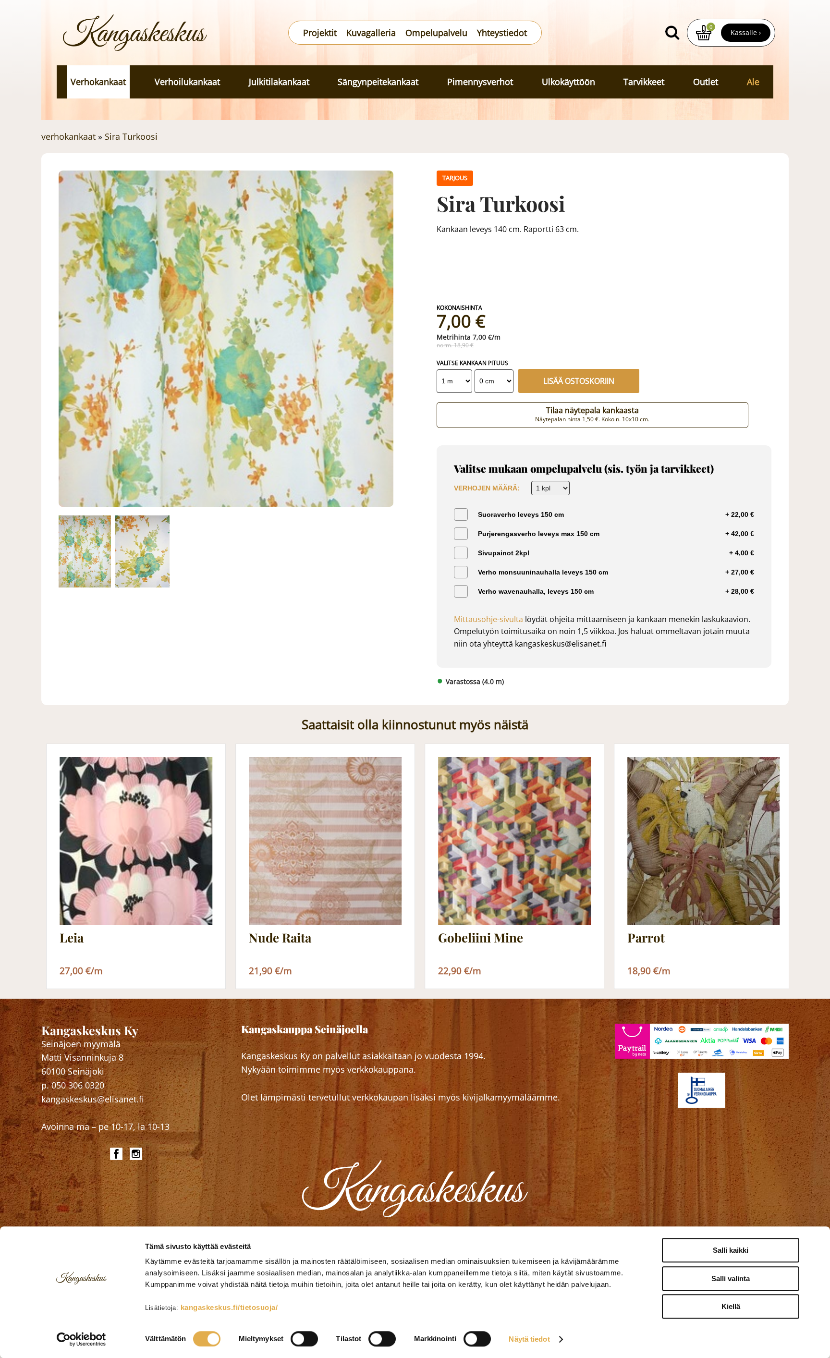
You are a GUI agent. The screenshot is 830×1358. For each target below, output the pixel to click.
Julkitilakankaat (279, 81)
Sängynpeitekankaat (378, 81)
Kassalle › (746, 32)
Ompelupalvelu (436, 32)
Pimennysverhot (480, 81)
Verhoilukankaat (187, 81)
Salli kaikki (730, 1250)
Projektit (320, 32)
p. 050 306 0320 (72, 1085)
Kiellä (730, 1306)
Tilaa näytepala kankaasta (592, 414)
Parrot (646, 938)
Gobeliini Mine (480, 938)
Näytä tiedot (529, 1339)
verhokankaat (68, 136)
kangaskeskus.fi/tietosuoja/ (229, 1307)
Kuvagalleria (371, 32)
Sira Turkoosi (131, 136)
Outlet (705, 81)
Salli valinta (730, 1278)
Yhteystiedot (502, 32)
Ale (753, 81)
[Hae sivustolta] (672, 33)
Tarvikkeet (643, 81)
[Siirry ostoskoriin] (703, 32)
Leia (72, 938)
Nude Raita (280, 938)
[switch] (304, 1338)
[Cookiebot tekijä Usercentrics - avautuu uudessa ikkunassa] (81, 1339)
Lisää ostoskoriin (578, 381)
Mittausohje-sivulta (488, 619)
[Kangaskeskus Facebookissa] (117, 1154)
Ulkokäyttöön (568, 81)
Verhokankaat (98, 81)
